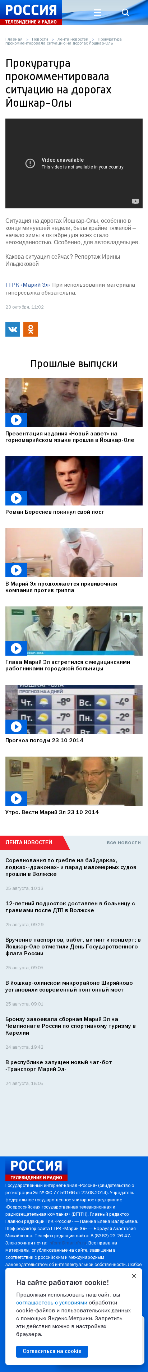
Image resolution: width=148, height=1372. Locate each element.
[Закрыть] (134, 1276)
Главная (14, 39)
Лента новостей (72, 39)
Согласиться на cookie (52, 1351)
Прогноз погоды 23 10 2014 (44, 740)
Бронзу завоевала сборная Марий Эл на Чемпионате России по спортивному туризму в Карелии (70, 1026)
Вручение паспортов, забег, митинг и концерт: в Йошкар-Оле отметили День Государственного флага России (73, 947)
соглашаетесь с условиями (51, 1303)
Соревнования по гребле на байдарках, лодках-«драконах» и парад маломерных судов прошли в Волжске (71, 867)
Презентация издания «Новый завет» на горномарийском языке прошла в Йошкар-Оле (69, 437)
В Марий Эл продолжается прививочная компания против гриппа (61, 587)
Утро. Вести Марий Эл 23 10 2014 (52, 812)
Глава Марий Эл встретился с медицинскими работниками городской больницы (67, 665)
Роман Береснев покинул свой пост (55, 512)
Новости (40, 39)
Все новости (124, 842)
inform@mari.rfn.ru (67, 1243)
